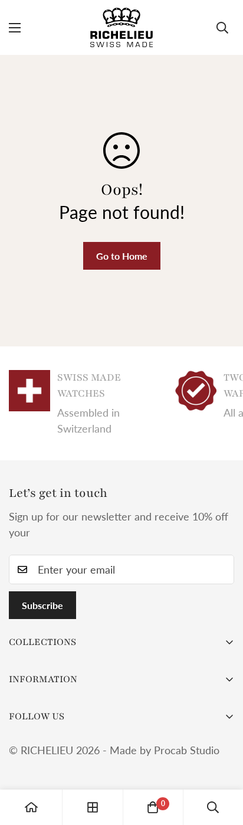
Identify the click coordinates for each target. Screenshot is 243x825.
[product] (31, 807)
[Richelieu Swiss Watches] (121, 27)
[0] (153, 807)
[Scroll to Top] (222, 762)
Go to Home (121, 255)
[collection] (92, 807)
